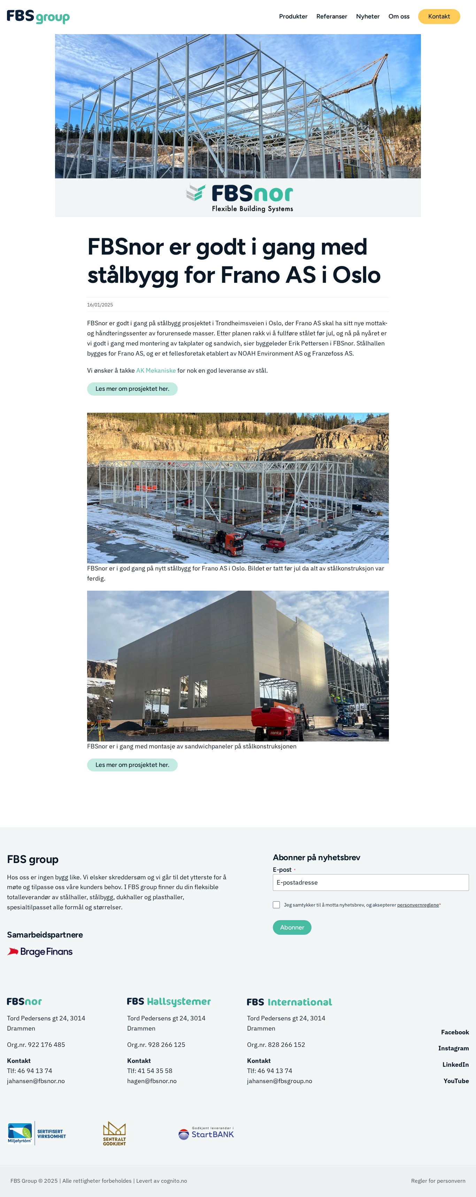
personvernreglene (418, 905)
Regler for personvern (438, 1180)
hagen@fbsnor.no (152, 1081)
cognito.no (174, 1180)
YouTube (456, 1081)
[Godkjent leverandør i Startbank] (206, 1129)
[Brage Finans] (40, 949)
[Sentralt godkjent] (114, 1124)
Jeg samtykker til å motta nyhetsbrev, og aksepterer (362, 905)
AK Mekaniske (156, 370)
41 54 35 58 (155, 1071)
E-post (284, 869)
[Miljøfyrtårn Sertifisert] (37, 1121)
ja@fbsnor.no (36, 1081)
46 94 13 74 (34, 1071)
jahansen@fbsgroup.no (279, 1081)
